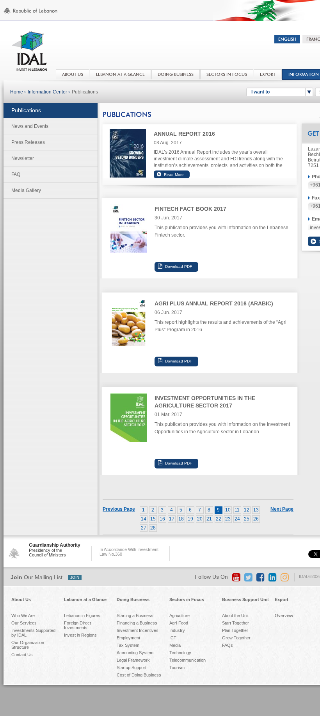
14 (143, 519)
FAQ (15, 174)
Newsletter (22, 158)
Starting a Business (135, 615)
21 (209, 519)
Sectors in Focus (186, 599)
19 (190, 519)
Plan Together (235, 630)
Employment (128, 637)
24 (237, 519)
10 (228, 510)
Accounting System (135, 652)
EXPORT (268, 74)
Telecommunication (187, 660)
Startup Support (131, 667)
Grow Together (236, 637)
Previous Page (119, 509)
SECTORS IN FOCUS (226, 74)
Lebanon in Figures (82, 615)
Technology (180, 652)
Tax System (128, 645)
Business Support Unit (245, 599)
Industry (177, 630)
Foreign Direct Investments (77, 625)
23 (228, 519)
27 (143, 528)
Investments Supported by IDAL (33, 632)
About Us (21, 599)
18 (181, 519)
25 (246, 519)
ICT (172, 637)
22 (218, 519)
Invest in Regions (80, 635)
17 (171, 519)
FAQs (227, 645)
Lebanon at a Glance (85, 599)
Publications (85, 92)
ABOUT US (72, 74)
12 (246, 510)
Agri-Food (178, 623)
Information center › (49, 92)
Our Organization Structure (27, 645)
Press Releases (28, 142)
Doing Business (133, 599)
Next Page (281, 509)
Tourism (177, 667)
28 (153, 528)
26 (256, 519)
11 (237, 510)
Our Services (24, 623)
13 (256, 510)
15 (153, 519)
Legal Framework (133, 660)
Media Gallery (26, 190)
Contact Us (22, 654)
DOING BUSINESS (176, 74)
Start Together (235, 623)
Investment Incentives (137, 630)
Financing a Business (137, 623)
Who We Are (23, 615)
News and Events (29, 126)
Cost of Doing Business (139, 675)
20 (200, 519)
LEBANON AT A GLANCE (120, 74)
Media (175, 645)
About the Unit (235, 615)
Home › (18, 92)
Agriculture (179, 615)
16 (162, 519)
